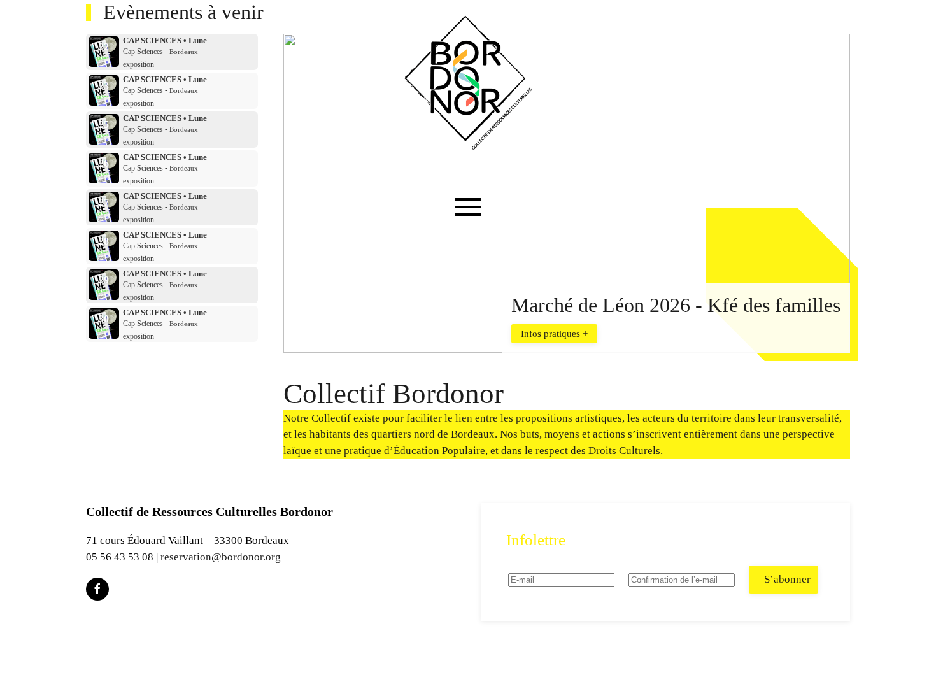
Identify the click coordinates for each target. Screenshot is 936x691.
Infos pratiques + (554, 334)
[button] (468, 232)
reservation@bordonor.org (220, 557)
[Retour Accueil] (468, 83)
